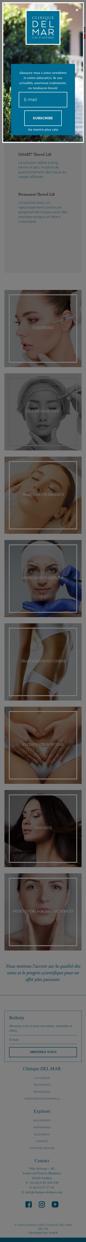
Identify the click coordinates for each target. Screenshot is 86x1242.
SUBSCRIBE (43, 118)
